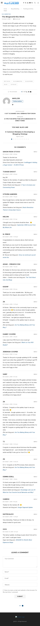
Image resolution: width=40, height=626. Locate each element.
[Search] (35, 2)
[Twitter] (25, 2)
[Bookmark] (38, 3)
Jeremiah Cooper (10, 352)
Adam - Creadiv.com (11, 264)
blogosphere (29, 81)
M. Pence (6, 234)
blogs (5, 84)
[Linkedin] (27, 2)
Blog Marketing (15, 8)
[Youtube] (30, 2)
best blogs (7, 81)
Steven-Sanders (10, 194)
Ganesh (6, 499)
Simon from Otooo (11, 152)
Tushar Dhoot (9, 172)
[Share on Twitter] (26, 92)
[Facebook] (23, 2)
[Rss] (32, 2)
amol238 (16, 98)
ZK (4, 302)
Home (5, 8)
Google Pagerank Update (25, 507)
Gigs (5, 529)
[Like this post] (23, 91)
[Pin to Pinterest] (28, 91)
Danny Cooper (9, 334)
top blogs (13, 84)
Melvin (6, 217)
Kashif (5, 287)
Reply (35, 151)
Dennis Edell (8, 477)
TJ (4, 442)
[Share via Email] (30, 91)
